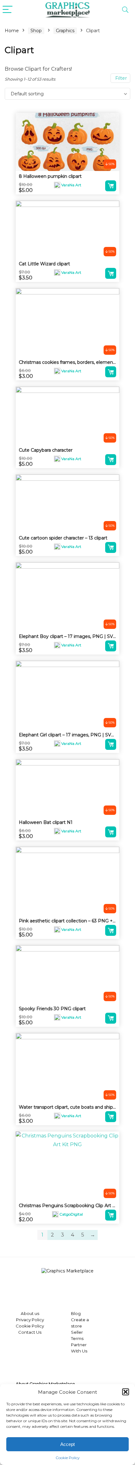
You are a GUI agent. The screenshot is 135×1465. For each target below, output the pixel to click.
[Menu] (7, 10)
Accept (67, 1444)
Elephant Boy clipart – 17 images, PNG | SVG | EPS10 (67, 636)
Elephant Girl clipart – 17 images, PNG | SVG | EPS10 (67, 735)
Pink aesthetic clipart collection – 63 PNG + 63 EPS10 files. (67, 921)
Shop (36, 30)
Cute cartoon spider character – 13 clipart (63, 538)
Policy (37, 1319)
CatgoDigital (71, 1214)
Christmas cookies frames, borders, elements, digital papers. (67, 362)
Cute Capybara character (46, 450)
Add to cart (110, 185)
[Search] (125, 10)
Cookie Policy (68, 1457)
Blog (76, 1313)
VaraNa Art (71, 185)
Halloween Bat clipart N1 (46, 822)
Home (12, 30)
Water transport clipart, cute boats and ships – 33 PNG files (67, 1107)
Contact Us (29, 1332)
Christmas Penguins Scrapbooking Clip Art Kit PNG (67, 1205)
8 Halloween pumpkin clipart (50, 176)
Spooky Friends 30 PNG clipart (52, 1008)
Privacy (23, 1319)
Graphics (65, 30)
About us (30, 1313)
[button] (125, 1392)
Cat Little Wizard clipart (44, 264)
